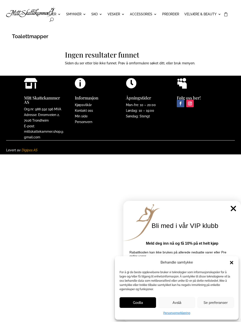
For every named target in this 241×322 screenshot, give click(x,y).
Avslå (177, 303)
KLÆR (51, 14)
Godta (138, 303)
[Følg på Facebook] (180, 103)
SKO (94, 14)
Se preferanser (216, 303)
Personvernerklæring (176, 313)
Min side (81, 116)
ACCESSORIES (141, 14)
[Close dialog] (233, 208)
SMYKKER (73, 14)
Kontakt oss (84, 110)
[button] (231, 262)
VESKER (114, 14)
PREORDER (170, 14)
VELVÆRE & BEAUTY (200, 14)
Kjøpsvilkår (83, 105)
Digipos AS (29, 150)
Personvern (83, 122)
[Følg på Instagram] (190, 103)
